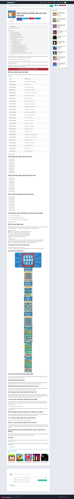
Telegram (38, 18)
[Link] (25, 477)
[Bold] (14, 477)
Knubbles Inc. (12, 74)
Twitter (26, 18)
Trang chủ (41, 2)
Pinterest (32, 18)
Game (45, 2)
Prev (11, 447)
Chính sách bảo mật (16, 497)
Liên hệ (12, 497)
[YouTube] (63, 5)
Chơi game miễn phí (60, 2)
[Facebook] (56, 5)
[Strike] (18, 477)
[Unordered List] (21, 477)
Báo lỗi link (12, 21)
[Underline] (17, 477)
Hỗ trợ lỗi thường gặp (6, 497)
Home (18, 11)
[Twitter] (58, 5)
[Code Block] (24, 477)
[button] (28, 260)
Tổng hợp (54, 2)
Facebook (18, 19)
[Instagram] (60, 5)
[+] (28, 477)
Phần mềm (49, 2)
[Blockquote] (23, 477)
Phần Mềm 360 (13, 26)
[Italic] (16, 477)
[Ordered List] (20, 477)
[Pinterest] (65, 5)
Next (13, 447)
